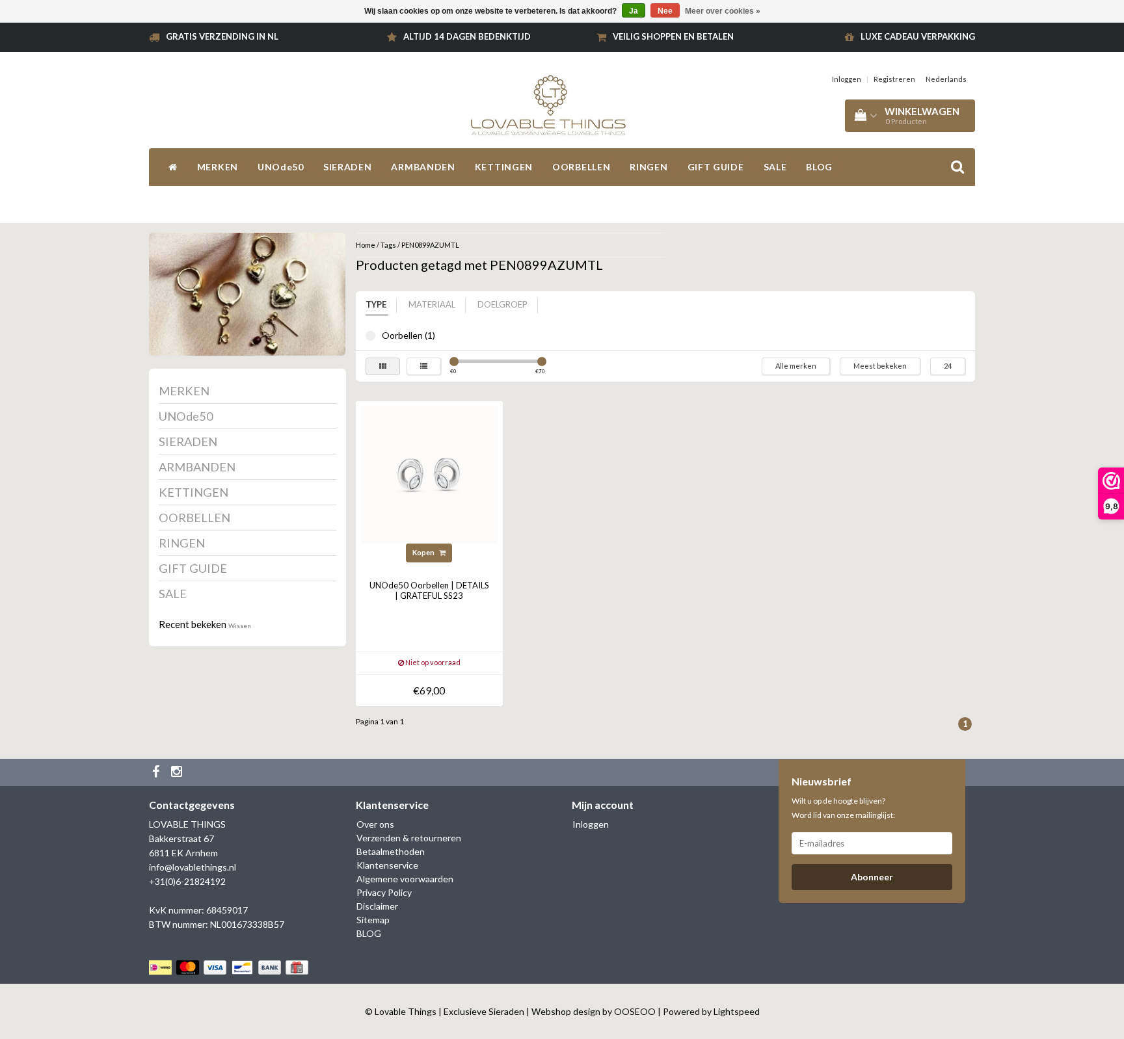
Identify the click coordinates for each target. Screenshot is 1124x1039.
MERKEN (217, 166)
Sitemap (373, 919)
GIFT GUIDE (716, 166)
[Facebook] (157, 772)
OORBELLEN (581, 166)
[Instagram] (178, 772)
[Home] (173, 167)
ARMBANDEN (423, 166)
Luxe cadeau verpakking (918, 36)
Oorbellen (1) (370, 336)
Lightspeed (737, 1011)
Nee (665, 11)
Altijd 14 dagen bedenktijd (467, 36)
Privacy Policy (384, 892)
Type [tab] (376, 304)
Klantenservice (387, 865)
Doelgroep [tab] (502, 304)
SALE (775, 166)
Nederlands (946, 79)
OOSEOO (635, 1011)
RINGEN (648, 166)
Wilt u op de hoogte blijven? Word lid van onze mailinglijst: (843, 808)
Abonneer (872, 876)
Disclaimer (377, 906)
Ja (633, 11)
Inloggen (846, 79)
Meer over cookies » (722, 11)
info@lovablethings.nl (192, 867)
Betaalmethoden (390, 851)
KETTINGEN (504, 166)
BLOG (819, 166)
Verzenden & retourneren (408, 837)
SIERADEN (347, 166)
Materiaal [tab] (431, 304)
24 (948, 366)
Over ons (375, 824)
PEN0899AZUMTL (430, 245)
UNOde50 (281, 166)
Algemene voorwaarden (404, 878)
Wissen (239, 625)
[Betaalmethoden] (230, 967)
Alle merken (795, 366)
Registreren (894, 79)
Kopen (424, 552)
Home (365, 245)
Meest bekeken (880, 366)
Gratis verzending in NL (222, 36)
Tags (388, 245)
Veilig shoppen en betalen (673, 36)
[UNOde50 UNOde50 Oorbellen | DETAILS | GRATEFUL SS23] (429, 473)
